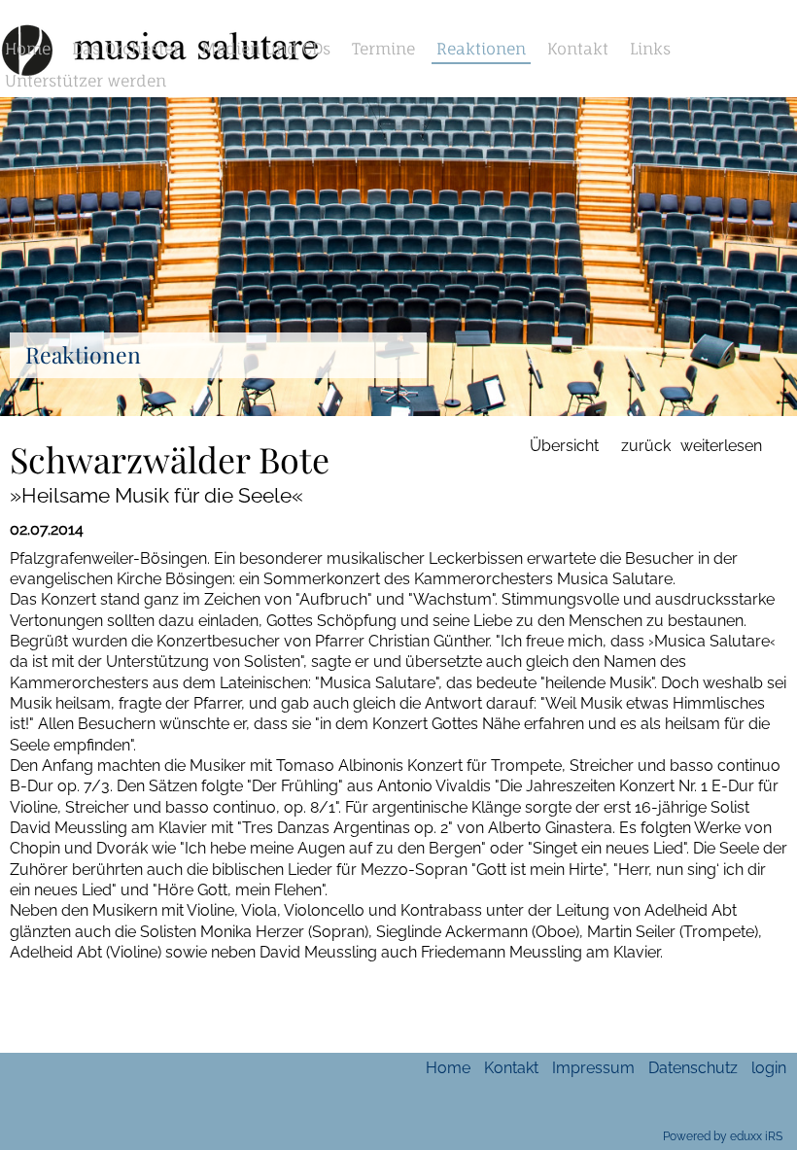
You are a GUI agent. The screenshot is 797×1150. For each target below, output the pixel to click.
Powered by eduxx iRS (722, 1136)
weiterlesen (721, 445)
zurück (646, 445)
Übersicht (564, 445)
